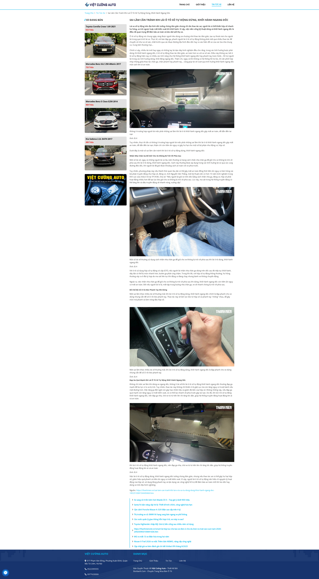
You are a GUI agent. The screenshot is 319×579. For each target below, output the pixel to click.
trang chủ (184, 4)
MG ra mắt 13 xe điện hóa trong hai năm (150, 536)
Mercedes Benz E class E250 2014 (102, 101)
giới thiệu (200, 4)
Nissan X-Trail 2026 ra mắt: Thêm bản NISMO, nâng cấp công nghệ (161, 541)
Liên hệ (182, 560)
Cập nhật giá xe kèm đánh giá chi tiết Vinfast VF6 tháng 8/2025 (159, 546)
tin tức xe (216, 4)
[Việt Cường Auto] (100, 4)
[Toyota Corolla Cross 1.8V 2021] (106, 45)
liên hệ (231, 4)
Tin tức (169, 560)
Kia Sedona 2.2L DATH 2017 (99, 139)
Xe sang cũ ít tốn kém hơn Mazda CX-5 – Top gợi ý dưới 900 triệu (160, 499)
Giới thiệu (153, 560)
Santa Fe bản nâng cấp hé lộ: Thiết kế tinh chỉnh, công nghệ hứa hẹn (161, 504)
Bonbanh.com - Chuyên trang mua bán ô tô (152, 571)
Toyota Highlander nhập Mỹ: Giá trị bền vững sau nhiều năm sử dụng (162, 524)
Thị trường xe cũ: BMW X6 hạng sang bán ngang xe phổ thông (159, 514)
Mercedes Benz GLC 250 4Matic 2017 (103, 64)
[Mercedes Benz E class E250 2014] (106, 120)
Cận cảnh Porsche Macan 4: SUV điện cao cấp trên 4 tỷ (156, 509)
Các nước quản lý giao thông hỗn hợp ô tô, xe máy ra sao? (157, 519)
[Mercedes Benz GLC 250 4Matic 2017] (106, 82)
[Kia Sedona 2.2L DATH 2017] (106, 157)
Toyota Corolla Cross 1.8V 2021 (101, 26)
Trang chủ (137, 560)
